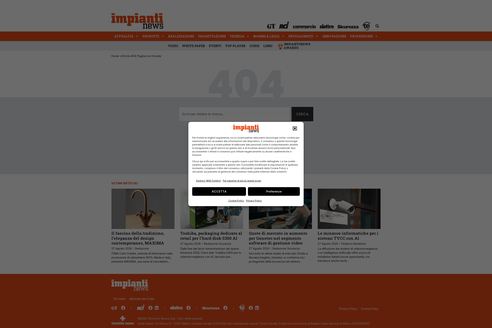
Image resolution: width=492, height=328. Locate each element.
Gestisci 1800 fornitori (208, 180)
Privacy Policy (254, 200)
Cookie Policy (236, 200)
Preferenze (274, 191)
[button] (295, 129)
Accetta (219, 191)
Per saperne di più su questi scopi (242, 180)
